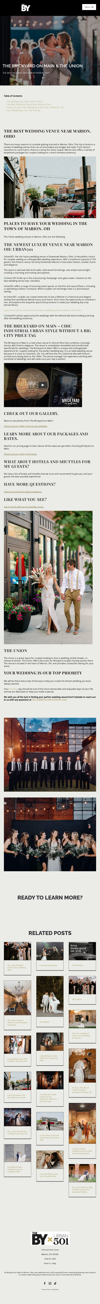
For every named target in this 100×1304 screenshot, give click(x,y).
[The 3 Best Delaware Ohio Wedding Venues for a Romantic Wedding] (82, 1173)
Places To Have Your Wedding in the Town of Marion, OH (35, 107)
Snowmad (55, 1289)
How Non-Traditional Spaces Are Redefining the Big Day (81, 1035)
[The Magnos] (49, 996)
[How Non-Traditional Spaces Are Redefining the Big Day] (82, 1019)
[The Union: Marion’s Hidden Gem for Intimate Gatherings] (17, 998)
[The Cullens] (82, 985)
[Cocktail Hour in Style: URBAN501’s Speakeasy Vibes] (49, 1042)
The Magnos (44, 1022)
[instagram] (50, 1283)
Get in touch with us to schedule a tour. (24, 506)
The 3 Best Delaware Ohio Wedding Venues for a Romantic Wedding (82, 1189)
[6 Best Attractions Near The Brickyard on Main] (17, 1081)
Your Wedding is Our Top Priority (23, 110)
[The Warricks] (82, 951)
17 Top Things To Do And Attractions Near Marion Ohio (49, 1137)
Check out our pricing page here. (20, 454)
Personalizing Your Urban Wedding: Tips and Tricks (17, 1060)
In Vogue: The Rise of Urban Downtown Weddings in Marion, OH (82, 1090)
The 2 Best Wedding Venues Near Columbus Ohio (16, 967)
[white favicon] (25, 4)
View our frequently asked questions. (23, 491)
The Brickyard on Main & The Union (25, 101)
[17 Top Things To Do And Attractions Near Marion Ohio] (49, 1121)
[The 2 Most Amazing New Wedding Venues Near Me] (17, 1117)
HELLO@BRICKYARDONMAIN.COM (49, 699)
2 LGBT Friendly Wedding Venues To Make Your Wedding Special (82, 1151)
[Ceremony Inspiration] (49, 951)
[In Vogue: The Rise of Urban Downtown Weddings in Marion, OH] (82, 1065)
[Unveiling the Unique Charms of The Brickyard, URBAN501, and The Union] (49, 1080)
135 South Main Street (50, 1250)
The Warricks (77, 965)
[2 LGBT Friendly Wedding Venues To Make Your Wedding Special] (82, 1123)
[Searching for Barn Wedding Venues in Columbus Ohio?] (17, 1153)
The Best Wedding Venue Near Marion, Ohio (29, 104)
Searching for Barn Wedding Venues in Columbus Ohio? (14, 1169)
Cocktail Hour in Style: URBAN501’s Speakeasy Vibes (49, 1058)
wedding (13, 689)
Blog (54, 1263)
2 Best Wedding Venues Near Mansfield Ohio (49, 1175)
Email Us (47, 1263)
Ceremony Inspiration (48, 965)
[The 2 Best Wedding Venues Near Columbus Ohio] (17, 951)
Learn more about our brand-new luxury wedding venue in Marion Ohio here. (43, 310)
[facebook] (44, 1283)
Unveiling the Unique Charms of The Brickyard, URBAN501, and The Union (48, 1097)
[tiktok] (55, 1283)
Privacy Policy (46, 1289)
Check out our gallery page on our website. (25, 426)
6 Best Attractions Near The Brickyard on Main (16, 1096)
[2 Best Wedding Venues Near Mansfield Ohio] (49, 1160)
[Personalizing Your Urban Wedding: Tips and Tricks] (17, 1045)
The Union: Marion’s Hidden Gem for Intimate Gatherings (17, 1022)
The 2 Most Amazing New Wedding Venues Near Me (17, 1132)
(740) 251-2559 (50, 1259)
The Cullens (77, 999)
